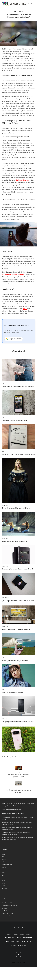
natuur (4, 883)
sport (3, 878)
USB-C (25, 308)
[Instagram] (15, 927)
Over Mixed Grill (7, 903)
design (3, 566)
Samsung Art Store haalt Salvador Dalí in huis (16, 629)
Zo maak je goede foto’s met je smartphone (15, 660)
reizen (4, 862)
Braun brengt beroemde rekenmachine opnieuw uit (17, 569)
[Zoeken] (32, 3)
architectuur (6, 870)
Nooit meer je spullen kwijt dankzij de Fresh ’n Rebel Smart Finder (18, 601)
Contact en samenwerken (10, 905)
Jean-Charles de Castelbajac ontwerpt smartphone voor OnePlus (17, 722)
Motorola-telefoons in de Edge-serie (13, 274)
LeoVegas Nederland (22, 180)
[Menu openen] (34, 4)
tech (14, 11)
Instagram (12, 809)
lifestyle (7, 597)
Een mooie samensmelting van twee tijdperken (16, 508)
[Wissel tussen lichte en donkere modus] (29, 3)
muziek (4, 856)
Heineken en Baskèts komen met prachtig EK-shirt (18, 774)
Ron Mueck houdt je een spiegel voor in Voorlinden (18, 790)
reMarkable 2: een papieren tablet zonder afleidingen (18, 454)
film (3, 875)
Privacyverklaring (7, 913)
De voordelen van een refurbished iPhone (14, 420)
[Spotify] (22, 927)
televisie (4, 885)
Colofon (4, 908)
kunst (3, 505)
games (4, 867)
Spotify (18, 809)
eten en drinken (7, 864)
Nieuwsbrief (5, 916)
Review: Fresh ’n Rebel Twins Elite (12, 692)
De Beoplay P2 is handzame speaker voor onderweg (18, 386)
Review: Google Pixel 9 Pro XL (11, 757)
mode (3, 718)
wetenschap (5, 888)
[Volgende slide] (20, 355)
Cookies (4, 910)
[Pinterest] (18, 927)
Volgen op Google (15, 339)
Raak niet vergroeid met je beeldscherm (14, 541)
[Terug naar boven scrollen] (18, 954)
